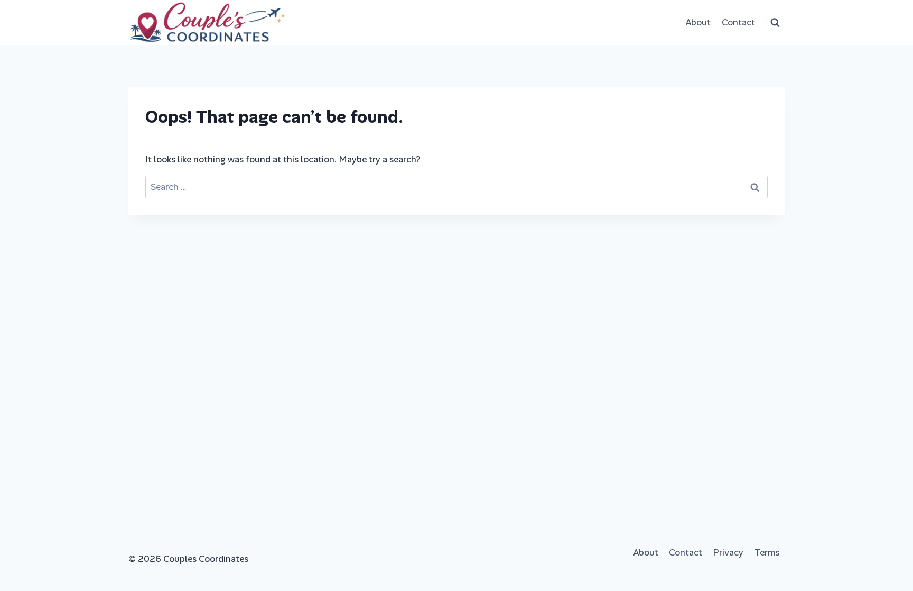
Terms (766, 552)
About (698, 22)
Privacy (728, 552)
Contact (738, 22)
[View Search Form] (775, 22)
